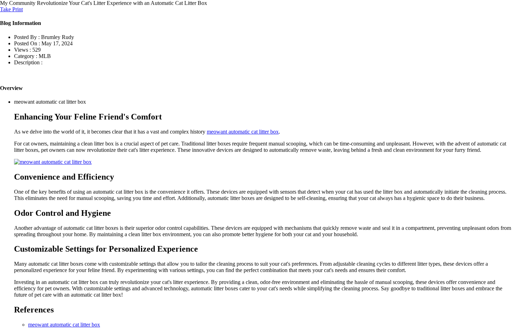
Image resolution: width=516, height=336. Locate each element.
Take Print (11, 9)
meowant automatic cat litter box (243, 132)
